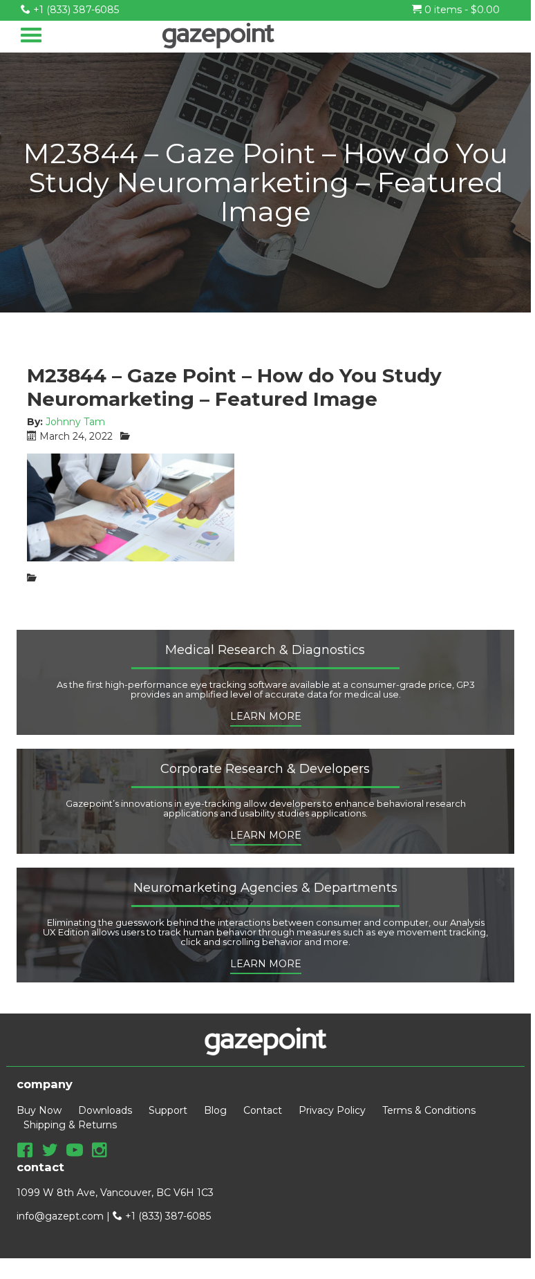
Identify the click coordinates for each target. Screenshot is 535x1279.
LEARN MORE (265, 716)
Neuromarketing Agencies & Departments (265, 888)
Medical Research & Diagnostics (265, 650)
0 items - (461, 9)
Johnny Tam (75, 422)
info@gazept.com (60, 1216)
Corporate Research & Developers (265, 769)
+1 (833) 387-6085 (74, 9)
